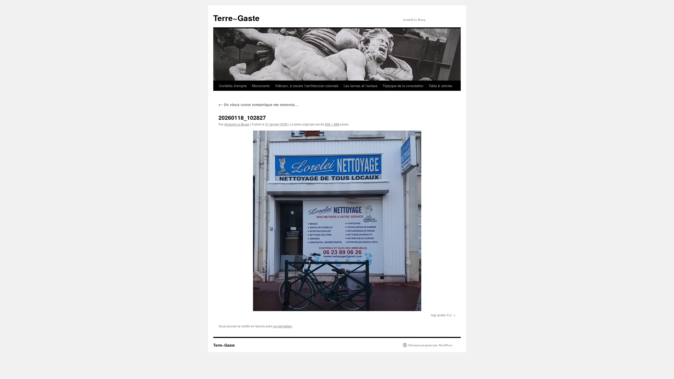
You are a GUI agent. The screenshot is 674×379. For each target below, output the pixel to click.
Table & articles (440, 85)
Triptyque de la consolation (403, 85)
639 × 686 (332, 124)
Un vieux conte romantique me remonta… (258, 104)
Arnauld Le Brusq (236, 124)
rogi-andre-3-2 (441, 315)
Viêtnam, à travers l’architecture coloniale (306, 85)
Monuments (261, 85)
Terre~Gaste (236, 17)
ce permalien (282, 326)
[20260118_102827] (337, 221)
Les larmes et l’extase (360, 85)
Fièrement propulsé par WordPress (430, 345)
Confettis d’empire (233, 85)
